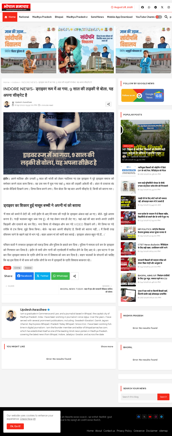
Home (12, 17)
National (24, 17)
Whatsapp (62, 276)
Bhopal (59, 17)
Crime (17, 268)
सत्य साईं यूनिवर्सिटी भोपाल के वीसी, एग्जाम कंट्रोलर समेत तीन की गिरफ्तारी (153, 184)
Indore (15, 82)
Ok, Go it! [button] (15, 426)
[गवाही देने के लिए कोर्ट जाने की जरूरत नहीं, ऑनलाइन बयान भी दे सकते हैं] (128, 202)
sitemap (163, 430)
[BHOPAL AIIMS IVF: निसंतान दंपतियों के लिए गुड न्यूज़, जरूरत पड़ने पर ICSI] (128, 279)
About (98, 430)
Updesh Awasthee (33, 309)
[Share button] (75, 276)
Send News (97, 17)
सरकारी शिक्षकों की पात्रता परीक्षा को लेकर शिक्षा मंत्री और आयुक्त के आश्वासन (152, 263)
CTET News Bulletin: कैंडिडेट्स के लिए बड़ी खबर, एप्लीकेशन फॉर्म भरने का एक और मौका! (153, 247)
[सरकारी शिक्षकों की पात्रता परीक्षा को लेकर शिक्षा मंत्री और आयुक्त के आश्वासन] (128, 264)
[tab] (10, 17)
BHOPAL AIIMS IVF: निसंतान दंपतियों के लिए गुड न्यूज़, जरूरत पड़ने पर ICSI (153, 277)
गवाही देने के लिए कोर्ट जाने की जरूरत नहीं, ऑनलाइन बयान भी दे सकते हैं (152, 200)
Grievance (139, 430)
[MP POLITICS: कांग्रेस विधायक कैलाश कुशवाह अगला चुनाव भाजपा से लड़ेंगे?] (128, 233)
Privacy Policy (124, 430)
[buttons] (142, 7)
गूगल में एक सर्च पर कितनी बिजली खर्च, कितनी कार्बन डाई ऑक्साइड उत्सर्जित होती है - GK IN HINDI (153, 294)
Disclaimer (152, 430)
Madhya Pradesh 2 (77, 17)
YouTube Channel (146, 17)
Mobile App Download (119, 17)
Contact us (109, 430)
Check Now (26, 419)
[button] (158, 17)
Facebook (26, 276)
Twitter (44, 276)
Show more (107, 346)
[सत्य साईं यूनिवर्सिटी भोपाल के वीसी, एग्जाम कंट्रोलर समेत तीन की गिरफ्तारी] (128, 187)
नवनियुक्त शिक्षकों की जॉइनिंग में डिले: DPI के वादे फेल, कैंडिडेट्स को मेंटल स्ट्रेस (152, 170)
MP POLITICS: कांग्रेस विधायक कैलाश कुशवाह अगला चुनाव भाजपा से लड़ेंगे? (152, 232)
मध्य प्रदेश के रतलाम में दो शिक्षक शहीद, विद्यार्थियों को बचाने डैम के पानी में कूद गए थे (153, 217)
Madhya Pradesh (42, 17)
